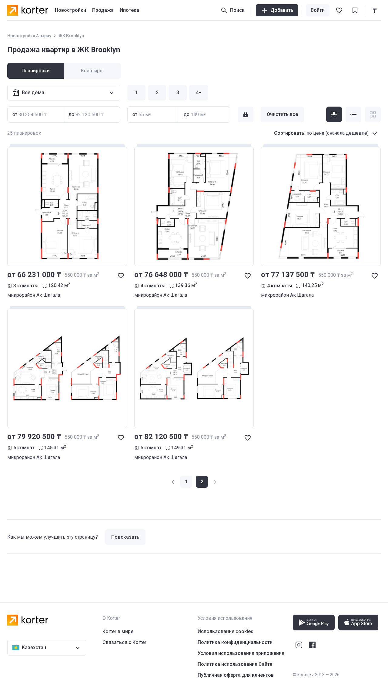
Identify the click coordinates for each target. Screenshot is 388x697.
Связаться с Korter (124, 642)
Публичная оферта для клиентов (236, 675)
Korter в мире (117, 631)
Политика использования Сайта (235, 664)
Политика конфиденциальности (235, 642)
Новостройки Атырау (29, 35)
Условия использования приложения (241, 653)
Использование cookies (225, 631)
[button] (173, 481)
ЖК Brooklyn (71, 35)
